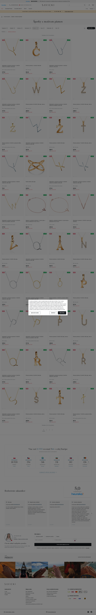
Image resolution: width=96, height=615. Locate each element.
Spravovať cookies (35, 312)
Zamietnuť (53, 312)
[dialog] (48, 307)
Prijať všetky (62, 312)
